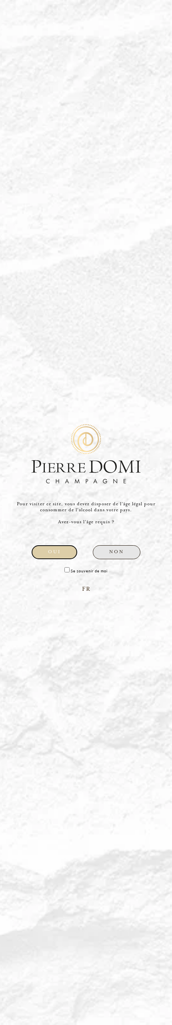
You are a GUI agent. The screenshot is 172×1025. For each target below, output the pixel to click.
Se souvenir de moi (89, 571)
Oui (54, 551)
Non (116, 551)
